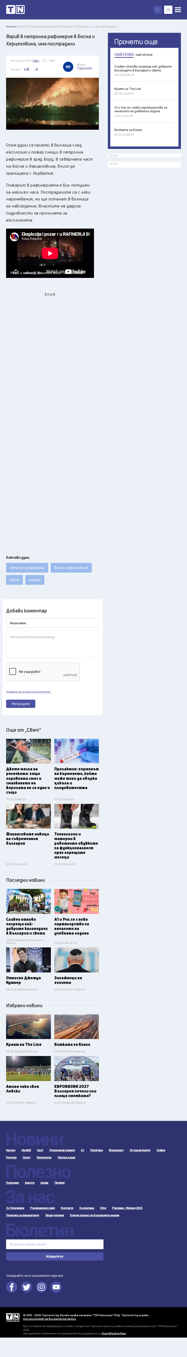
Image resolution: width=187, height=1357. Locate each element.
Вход (168, 10)
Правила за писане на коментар (28, 692)
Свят (40, 1150)
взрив (14, 579)
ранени (35, 579)
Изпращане (21, 703)
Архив (44, 1183)
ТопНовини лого (15, 10)
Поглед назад (66, 1157)
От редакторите (140, 1150)
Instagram (41, 1287)
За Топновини (15, 1208)
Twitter (26, 1287)
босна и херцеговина (71, 567)
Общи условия (54, 1215)
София (161, 1150)
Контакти (67, 1208)
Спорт (27, 1157)
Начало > (12, 26)
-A (36, 69)
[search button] (157, 10)
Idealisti (26, 1150)
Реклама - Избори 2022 (127, 1208)
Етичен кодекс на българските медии (94, 1215)
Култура (11, 1157)
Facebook (11, 1287)
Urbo (103, 1208)
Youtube (56, 1287)
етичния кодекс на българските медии (49, 1319)
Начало (10, 1150)
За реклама (86, 1208)
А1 (82, 1150)
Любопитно (44, 1157)
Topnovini (12, 1317)
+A (26, 69)
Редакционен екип (42, 1208)
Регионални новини (62, 1150)
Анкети (29, 1183)
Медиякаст (116, 1150)
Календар (12, 1183)
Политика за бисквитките (22, 1215)
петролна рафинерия (27, 567)
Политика (96, 1150)
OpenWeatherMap (114, 1333)
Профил (60, 1183)
